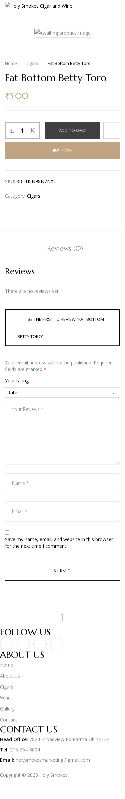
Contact (8, 719)
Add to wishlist (111, 130)
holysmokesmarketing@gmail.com (53, 760)
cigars (32, 63)
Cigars (6, 687)
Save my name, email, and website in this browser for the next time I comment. (59, 542)
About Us (10, 676)
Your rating (17, 380)
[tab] (65, 248)
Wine (5, 698)
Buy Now (62, 150)
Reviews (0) (65, 248)
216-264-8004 (25, 749)
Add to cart (72, 130)
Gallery (7, 708)
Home (11, 63)
